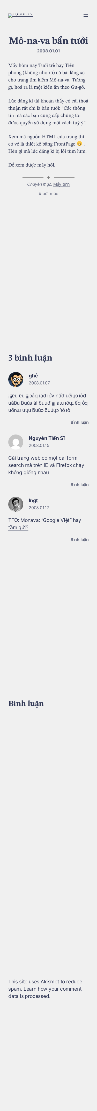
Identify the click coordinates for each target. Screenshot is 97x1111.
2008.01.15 (39, 445)
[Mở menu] (86, 15)
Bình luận (80, 422)
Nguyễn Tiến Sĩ (47, 438)
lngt (33, 500)
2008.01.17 (39, 507)
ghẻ (33, 375)
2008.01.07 (39, 382)
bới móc (50, 193)
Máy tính (61, 184)
